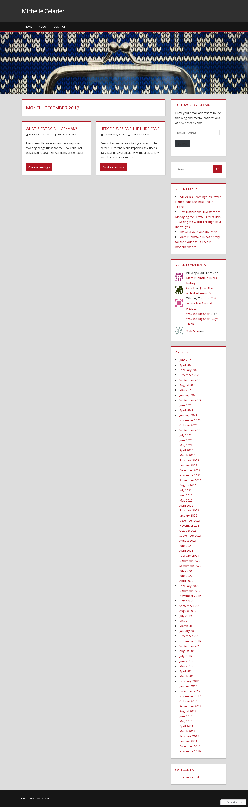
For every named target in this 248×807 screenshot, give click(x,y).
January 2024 (188, 415)
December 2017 (189, 691)
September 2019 (190, 606)
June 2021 (186, 546)
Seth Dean (193, 331)
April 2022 (186, 505)
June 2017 (186, 716)
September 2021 (190, 535)
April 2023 (186, 450)
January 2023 (188, 465)
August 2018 (187, 651)
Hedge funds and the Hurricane (129, 128)
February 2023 (189, 460)
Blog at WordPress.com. (35, 798)
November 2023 (190, 420)
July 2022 (185, 490)
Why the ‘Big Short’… (199, 314)
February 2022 (189, 510)
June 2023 (186, 440)
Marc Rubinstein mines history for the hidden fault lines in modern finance (197, 242)
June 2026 (186, 360)
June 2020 (186, 576)
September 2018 (190, 646)
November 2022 (190, 475)
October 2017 (188, 701)
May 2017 (186, 721)
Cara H (190, 288)
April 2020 (186, 581)
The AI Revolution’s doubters (198, 232)
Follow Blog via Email (193, 105)
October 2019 (188, 601)
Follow (182, 143)
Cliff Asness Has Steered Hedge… (201, 303)
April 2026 (186, 365)
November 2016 (190, 751)
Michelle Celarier (43, 11)
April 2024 (186, 410)
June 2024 (186, 405)
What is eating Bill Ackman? (51, 128)
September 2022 (190, 480)
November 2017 (190, 696)
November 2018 (190, 641)
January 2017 (188, 741)
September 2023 (190, 430)
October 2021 (188, 530)
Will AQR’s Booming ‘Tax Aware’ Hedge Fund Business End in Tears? (198, 202)
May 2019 (186, 621)
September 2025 (190, 380)
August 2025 (187, 385)
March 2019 (187, 626)
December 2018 (189, 636)
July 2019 (185, 616)
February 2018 (189, 681)
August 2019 (187, 611)
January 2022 (188, 515)
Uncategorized (189, 777)
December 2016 (189, 746)
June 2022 (186, 495)
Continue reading (38, 167)
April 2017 (186, 726)
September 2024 (190, 400)
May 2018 (186, 666)
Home (28, 27)
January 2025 (188, 395)
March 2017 (187, 731)
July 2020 (185, 571)
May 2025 (186, 390)
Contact (59, 27)
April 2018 (186, 671)
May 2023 (186, 445)
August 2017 (187, 711)
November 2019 (190, 596)
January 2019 (188, 631)
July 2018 (185, 656)
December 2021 (189, 520)
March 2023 (187, 455)
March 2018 (187, 676)
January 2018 (188, 686)
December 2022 (189, 470)
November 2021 (190, 525)
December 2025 (189, 375)
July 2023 (185, 435)
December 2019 (189, 591)
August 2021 (187, 540)
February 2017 (189, 736)
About (43, 27)
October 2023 (188, 425)
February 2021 (189, 556)
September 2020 (190, 566)
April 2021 (186, 550)
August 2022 (187, 485)
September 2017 (190, 706)
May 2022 (186, 500)
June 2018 (186, 661)
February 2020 (189, 586)
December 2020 (189, 561)
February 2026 (189, 370)
